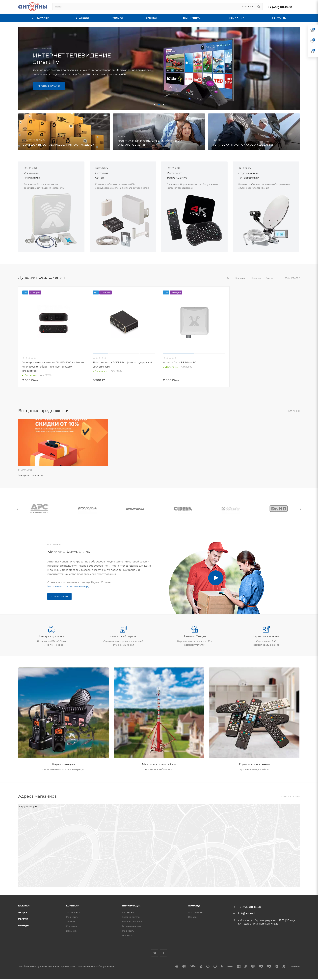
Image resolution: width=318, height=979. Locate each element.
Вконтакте (154, 952)
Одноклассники (163, 952)
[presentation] (17, 508)
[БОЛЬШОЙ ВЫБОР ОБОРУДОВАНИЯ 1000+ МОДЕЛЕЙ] (64, 131)
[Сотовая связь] (123, 220)
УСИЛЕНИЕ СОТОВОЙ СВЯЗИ (65, 56)
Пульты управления (254, 764)
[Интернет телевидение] (194, 220)
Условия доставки (132, 921)
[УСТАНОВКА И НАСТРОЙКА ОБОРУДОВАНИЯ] (254, 131)
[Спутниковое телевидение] (266, 220)
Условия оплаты (131, 917)
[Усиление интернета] (51, 220)
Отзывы (70, 921)
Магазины (128, 912)
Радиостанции (63, 764)
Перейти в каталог (49, 88)
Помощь (194, 905)
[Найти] (259, 6)
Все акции (294, 411)
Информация (131, 905)
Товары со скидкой (30, 475)
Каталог (24, 905)
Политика (127, 935)
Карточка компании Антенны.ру (68, 586)
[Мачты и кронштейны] (159, 712)
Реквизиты (72, 917)
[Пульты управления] (254, 712)
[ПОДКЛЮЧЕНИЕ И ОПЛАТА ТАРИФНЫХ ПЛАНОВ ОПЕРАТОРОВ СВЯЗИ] (159, 131)
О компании (73, 912)
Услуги (23, 919)
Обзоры (192, 917)
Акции (23, 912)
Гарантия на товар (132, 926)
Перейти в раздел (290, 797)
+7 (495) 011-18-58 (280, 7)
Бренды (23, 925)
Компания (73, 905)
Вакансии (71, 930)
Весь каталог (292, 278)
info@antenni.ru (248, 913)
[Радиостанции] (63, 712)
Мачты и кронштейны (159, 764)
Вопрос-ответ (195, 912)
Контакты (71, 926)
